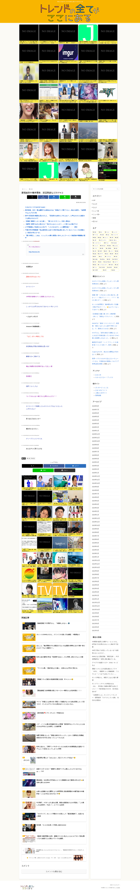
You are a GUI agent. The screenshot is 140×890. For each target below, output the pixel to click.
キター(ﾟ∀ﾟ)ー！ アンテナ (104, 377)
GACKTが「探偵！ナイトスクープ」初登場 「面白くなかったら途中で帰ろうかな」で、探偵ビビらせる (105, 326)
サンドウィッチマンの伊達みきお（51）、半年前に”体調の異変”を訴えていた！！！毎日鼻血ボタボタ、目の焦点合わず (105, 687)
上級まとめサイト (101, 393)
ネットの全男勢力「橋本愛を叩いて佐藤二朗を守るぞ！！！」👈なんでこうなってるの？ (105, 307)
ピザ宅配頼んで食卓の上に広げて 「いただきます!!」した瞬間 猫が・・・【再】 (51, 227)
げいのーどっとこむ (101, 387)
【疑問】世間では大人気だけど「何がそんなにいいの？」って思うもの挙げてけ (51, 224)
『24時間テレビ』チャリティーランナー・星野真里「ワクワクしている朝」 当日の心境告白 (105, 697)
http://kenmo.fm (34, 252)
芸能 (34, 458)
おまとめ (98, 375)
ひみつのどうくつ (101, 390)
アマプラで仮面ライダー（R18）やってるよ (105, 664)
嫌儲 (24, 458)
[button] (76, 197)
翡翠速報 (98, 395)
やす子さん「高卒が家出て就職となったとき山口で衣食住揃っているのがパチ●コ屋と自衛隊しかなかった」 (105, 335)
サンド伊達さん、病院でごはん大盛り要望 (105, 679)
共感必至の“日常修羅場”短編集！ (36, 207)
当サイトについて (114, 885)
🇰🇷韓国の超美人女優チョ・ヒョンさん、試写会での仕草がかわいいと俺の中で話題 (105, 644)
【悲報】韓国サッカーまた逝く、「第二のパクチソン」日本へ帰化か (47, 221)
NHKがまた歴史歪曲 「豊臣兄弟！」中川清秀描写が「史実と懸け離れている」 (105, 658)
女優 (29, 458)
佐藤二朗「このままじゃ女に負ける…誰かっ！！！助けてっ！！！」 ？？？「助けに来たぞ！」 (105, 297)
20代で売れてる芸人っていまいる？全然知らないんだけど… (105, 652)
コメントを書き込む (54, 871)
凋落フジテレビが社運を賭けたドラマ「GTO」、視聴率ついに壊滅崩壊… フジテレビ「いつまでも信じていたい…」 (105, 671)
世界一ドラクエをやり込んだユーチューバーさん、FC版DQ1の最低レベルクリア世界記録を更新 (105, 361)
